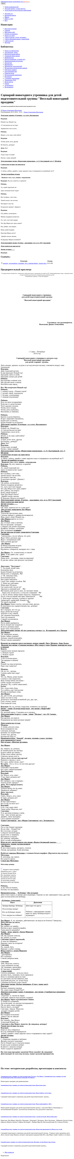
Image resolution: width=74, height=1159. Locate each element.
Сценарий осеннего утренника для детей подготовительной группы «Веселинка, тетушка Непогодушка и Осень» (28, 1142)
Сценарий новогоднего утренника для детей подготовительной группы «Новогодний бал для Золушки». (26, 1093)
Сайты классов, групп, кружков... (16, 37)
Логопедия (8, 63)
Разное (7, 83)
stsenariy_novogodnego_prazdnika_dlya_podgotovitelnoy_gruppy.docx (25, 263)
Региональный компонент (13, 75)
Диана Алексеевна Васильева (33, 112)
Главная (7, 30)
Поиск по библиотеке (12, 51)
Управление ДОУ (10, 80)
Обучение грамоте (11, 70)
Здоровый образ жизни (12, 56)
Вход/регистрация (10, 29)
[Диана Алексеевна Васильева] (11, 110)
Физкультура (9, 82)
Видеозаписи (9, 87)
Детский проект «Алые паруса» (15, 8)
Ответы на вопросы (11, 34)
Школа (7, 17)
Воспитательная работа (12, 54)
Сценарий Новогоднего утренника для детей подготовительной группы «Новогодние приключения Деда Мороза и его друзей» (31, 1129)
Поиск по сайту (10, 35)
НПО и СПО (9, 19)
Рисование (8, 76)
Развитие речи (9, 73)
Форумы (7, 42)
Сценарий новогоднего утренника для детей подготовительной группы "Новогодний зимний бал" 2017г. (26, 1103)
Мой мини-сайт (10, 32)
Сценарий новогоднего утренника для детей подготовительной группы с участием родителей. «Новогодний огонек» (29, 1116)
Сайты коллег (9, 41)
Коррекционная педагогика (14, 61)
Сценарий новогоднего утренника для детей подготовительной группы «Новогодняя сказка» (23, 1085)
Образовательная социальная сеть (15, 1)
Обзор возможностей (11, 7)
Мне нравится (9, 1152)
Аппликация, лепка (11, 52)
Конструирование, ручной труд (15, 59)
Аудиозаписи (9, 85)
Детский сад (9, 13)
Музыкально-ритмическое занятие (16, 68)
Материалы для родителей (13, 66)
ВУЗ (6, 20)
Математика (9, 64)
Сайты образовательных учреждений (17, 39)
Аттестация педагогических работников (18, 10)
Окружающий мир (11, 71)
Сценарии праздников (12, 78)
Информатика (9, 57)
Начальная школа (10, 15)
